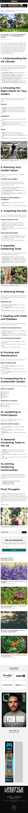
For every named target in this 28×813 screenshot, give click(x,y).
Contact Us (18, 796)
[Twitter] (18, 736)
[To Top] (14, 807)
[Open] (4, 1)
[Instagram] (14, 736)
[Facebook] (9, 736)
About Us (10, 796)
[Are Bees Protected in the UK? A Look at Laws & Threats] (14, 579)
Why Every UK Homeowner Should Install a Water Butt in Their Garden (13, 631)
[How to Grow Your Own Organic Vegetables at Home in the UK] (14, 653)
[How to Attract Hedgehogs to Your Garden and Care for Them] (14, 604)
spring (14, 454)
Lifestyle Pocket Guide (7, 39)
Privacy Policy (14, 798)
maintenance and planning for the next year (12, 82)
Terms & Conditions (15, 797)
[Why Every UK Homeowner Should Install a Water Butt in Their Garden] (14, 628)
